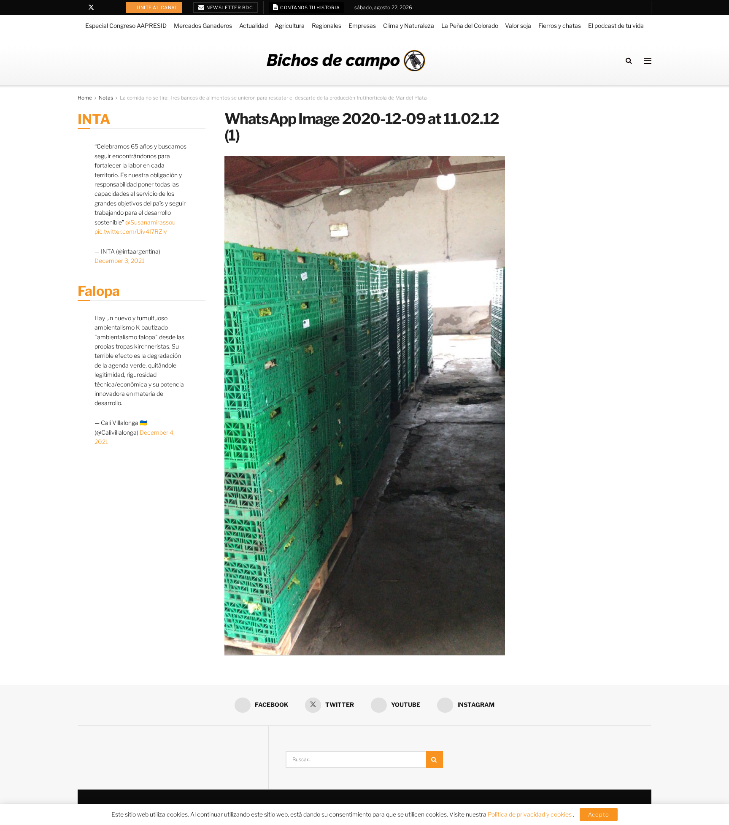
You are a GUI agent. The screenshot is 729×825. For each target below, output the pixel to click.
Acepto (598, 814)
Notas (106, 98)
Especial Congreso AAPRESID (126, 25)
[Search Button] (629, 60)
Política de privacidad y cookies (530, 814)
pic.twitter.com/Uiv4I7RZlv (130, 231)
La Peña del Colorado (469, 25)
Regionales (326, 25)
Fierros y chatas (559, 25)
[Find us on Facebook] (80, 7)
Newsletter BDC (229, 8)
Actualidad (253, 25)
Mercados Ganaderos (203, 25)
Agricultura (290, 25)
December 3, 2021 (119, 260)
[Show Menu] (647, 61)
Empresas (362, 25)
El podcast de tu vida (616, 25)
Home (85, 98)
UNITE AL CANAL (157, 8)
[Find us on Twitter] (91, 7)
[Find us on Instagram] (113, 7)
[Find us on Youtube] (102, 7)
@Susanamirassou (150, 222)
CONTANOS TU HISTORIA (309, 8)
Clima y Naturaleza (408, 25)
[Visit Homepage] (345, 60)
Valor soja (518, 25)
